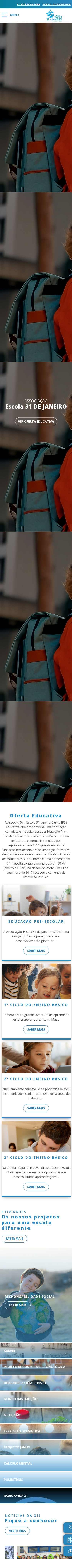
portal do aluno (28, 4)
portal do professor (57, 4)
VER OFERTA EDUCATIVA (36, 421)
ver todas (17, 1531)
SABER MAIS (36, 951)
